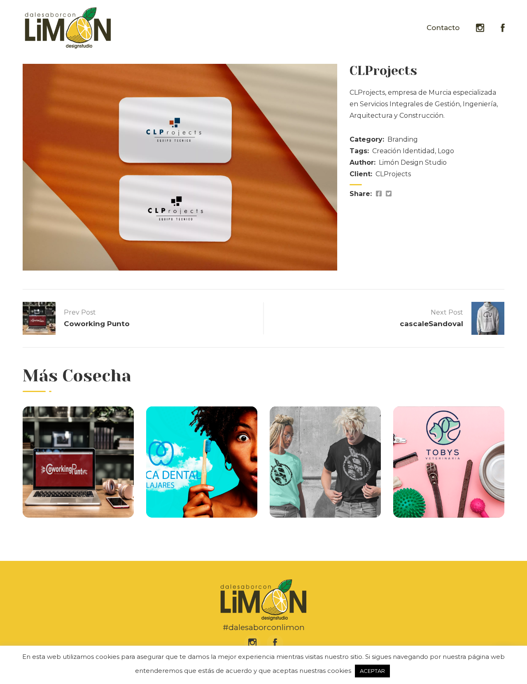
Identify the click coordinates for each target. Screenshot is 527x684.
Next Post (447, 312)
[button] (503, 660)
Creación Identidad (403, 151)
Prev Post (80, 312)
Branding (402, 139)
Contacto (443, 27)
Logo (446, 151)
